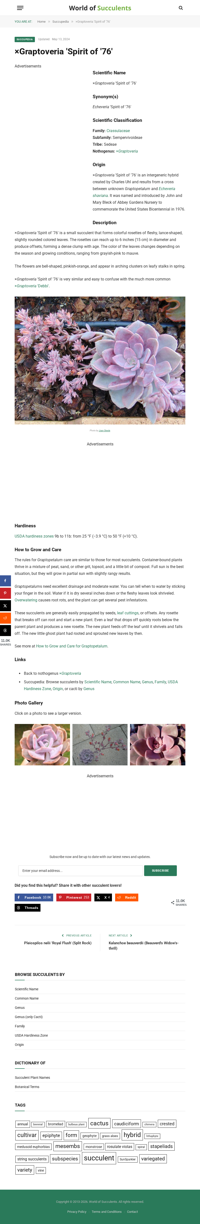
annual (22, 1124)
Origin (58, 688)
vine (41, 1170)
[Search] (180, 7)
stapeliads (161, 1146)
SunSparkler (128, 1159)
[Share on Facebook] (5, 580)
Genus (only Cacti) (29, 1017)
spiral (141, 1147)
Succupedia (25, 39)
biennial (38, 1124)
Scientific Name (97, 682)
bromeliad (55, 1124)
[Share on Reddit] (5, 618)
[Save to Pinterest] (5, 593)
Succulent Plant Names (32, 1077)
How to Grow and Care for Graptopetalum (71, 646)
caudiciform (126, 1124)
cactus (99, 1123)
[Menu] (20, 7)
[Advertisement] (51, 143)
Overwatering (26, 600)
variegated (153, 1159)
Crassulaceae (118, 130)
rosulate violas (119, 1146)
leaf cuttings (128, 613)
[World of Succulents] (100, 8)
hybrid (132, 1134)
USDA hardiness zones (34, 536)
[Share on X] (5, 605)
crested (167, 1123)
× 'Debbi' (32, 286)
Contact (132, 1212)
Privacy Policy (76, 1212)
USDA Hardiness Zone (31, 1035)
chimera (149, 1124)
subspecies (65, 1159)
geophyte (89, 1136)
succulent (99, 1158)
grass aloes (110, 1136)
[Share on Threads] (5, 630)
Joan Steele (104, 430)
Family (160, 682)
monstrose (94, 1147)
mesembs (67, 1146)
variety (24, 1170)
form (71, 1135)
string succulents (32, 1159)
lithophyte (152, 1136)
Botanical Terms (27, 1087)
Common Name (126, 682)
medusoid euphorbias (33, 1147)
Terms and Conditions (107, 1212)
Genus (147, 682)
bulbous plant (76, 1124)
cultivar (27, 1135)
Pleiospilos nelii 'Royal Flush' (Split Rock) (57, 943)
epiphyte (51, 1135)
